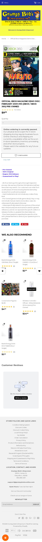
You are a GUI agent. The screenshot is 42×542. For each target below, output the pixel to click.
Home (4, 38)
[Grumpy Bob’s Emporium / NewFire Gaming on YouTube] (38, 518)
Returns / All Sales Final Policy (21, 448)
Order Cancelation (21, 438)
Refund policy (21, 445)
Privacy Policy (21, 440)
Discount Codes (21, 427)
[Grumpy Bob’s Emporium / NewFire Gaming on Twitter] (19, 518)
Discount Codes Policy (21, 430)
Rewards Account (21, 450)
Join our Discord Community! (21, 491)
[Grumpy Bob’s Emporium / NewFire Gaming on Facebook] (23, 518)
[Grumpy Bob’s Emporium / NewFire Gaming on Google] (30, 518)
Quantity (5, 119)
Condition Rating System (21, 425)
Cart (38, 3)
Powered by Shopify (20, 526)
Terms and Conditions (21, 461)
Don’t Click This (20, 514)
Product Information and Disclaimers (21, 443)
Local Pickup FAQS (21, 432)
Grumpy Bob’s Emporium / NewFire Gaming (23, 524)
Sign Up (36, 504)
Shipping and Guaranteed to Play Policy (21, 458)
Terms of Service (21, 463)
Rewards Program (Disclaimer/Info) (21, 453)
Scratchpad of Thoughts (21, 456)
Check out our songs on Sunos (21, 495)
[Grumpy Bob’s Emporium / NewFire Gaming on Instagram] (34, 518)
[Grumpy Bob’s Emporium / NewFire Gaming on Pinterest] (26, 518)
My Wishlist (21, 435)
